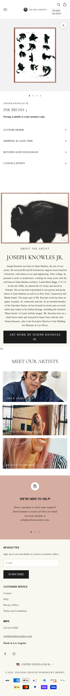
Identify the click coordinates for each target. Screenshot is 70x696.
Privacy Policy (11, 605)
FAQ (5, 599)
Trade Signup (56, 12)
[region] (35, 504)
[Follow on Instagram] (14, 653)
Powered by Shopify (52, 672)
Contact (7, 593)
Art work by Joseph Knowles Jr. (35, 337)
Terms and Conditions (15, 611)
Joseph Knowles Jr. (16, 103)
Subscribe (16, 574)
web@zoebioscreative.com (17, 636)
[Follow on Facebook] (5, 653)
